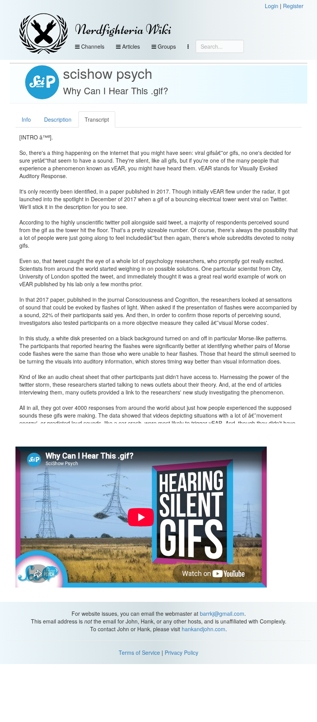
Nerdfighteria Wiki (123, 29)
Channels (92, 46)
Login (271, 6)
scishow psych (107, 73)
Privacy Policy (181, 652)
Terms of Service (139, 652)
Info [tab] (26, 119)
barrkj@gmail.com (222, 613)
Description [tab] (58, 119)
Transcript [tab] (97, 119)
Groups (166, 46)
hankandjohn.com (203, 629)
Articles (130, 46)
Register (293, 6)
